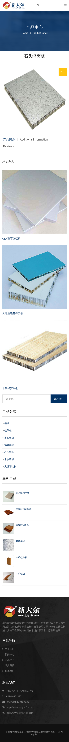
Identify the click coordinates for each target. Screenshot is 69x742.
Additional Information (34, 139)
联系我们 (9, 670)
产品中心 (9, 660)
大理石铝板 (10, 466)
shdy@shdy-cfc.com (18, 702)
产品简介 (9, 139)
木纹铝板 (9, 459)
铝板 (6, 423)
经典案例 (9, 665)
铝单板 (8, 430)
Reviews (8, 146)
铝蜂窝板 (9, 445)
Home (25, 33)
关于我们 (9, 649)
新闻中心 (9, 654)
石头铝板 (9, 452)
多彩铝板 (9, 437)
